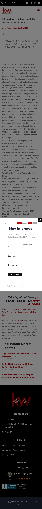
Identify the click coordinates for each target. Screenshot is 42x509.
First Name (13, 247)
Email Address (14, 265)
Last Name (13, 256)
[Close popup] (40, 220)
